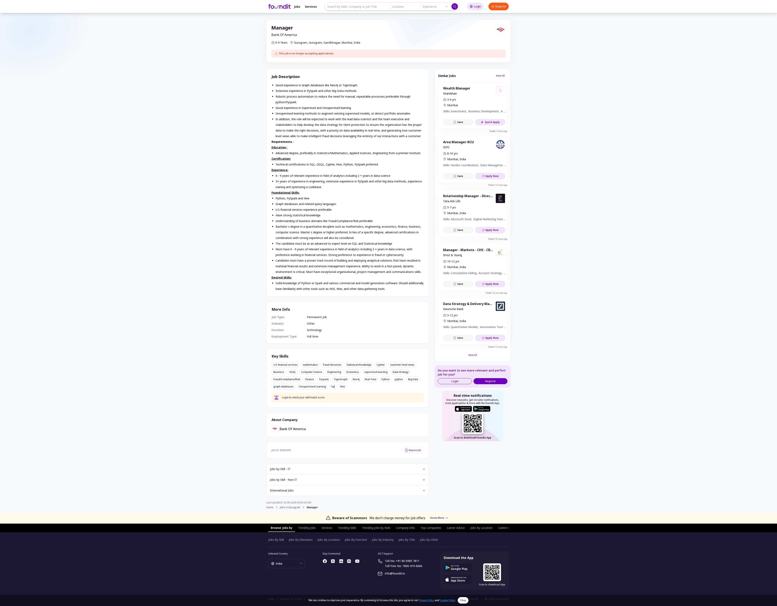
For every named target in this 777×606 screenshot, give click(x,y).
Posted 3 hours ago (498, 131)
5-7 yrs (451, 207)
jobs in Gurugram (290, 507)
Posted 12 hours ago (497, 346)
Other (311, 323)
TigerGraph (340, 379)
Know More (437, 518)
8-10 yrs (452, 153)
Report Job (415, 450)
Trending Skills (347, 528)
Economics (352, 372)
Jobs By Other (429, 540)
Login (477, 6)
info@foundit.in (395, 573)
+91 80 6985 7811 (407, 561)
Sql (333, 386)
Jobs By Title (406, 540)
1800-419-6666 (412, 566)
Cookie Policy (447, 600)
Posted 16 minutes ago (496, 292)
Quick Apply (492, 122)
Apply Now (492, 176)
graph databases (283, 386)
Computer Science (311, 372)
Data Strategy (401, 372)
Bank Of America (284, 35)
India (357, 42)
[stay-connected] (325, 561)
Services (311, 6)
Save (460, 122)
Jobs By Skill (276, 540)
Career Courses (508, 528)
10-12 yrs (453, 261)
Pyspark (324, 379)
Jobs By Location (328, 540)
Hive (342, 386)
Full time (312, 336)
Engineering (334, 372)
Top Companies (430, 528)
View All (500, 75)
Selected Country (278, 553)
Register (500, 6)
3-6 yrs (451, 99)
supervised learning (375, 372)
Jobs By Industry (383, 540)
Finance (309, 379)
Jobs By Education (301, 540)
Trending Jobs (307, 528)
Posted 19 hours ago (497, 239)
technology (314, 330)
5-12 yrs (452, 315)
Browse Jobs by (281, 528)
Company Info (405, 528)
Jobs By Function (356, 540)
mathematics (310, 364)
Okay (463, 600)
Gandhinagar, (332, 42)
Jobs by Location (481, 528)
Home (269, 507)
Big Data (413, 379)
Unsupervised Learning (312, 386)
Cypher (381, 364)
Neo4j (356, 379)
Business (278, 372)
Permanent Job (317, 317)
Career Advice (456, 528)
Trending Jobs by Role (376, 528)
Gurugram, (301, 42)
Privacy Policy (426, 600)
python (399, 379)
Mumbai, (347, 42)
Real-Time (370, 379)
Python (386, 379)
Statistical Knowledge (359, 364)
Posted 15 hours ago (497, 185)
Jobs (297, 6)
